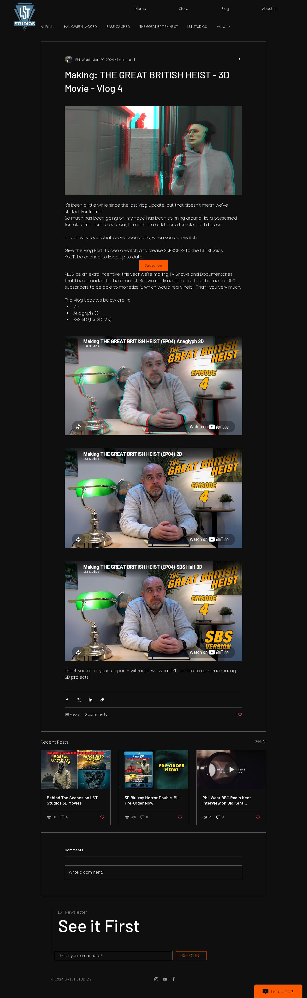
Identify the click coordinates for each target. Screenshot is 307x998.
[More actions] (239, 60)
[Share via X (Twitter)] (79, 699)
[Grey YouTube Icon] (164, 979)
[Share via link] (102, 699)
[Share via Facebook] (67, 699)
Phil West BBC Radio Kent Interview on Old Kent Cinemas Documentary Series (230, 800)
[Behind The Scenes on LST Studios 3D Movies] (75, 769)
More (221, 26)
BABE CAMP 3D (118, 26)
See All (260, 741)
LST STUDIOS (197, 26)
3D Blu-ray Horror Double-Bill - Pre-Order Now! (153, 800)
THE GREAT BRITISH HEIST (159, 26)
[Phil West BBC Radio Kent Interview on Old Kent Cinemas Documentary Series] (231, 769)
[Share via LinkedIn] (90, 699)
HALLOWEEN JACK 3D (80, 26)
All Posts (47, 26)
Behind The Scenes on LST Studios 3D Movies (72, 800)
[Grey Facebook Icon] (173, 979)
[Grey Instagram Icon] (156, 979)
